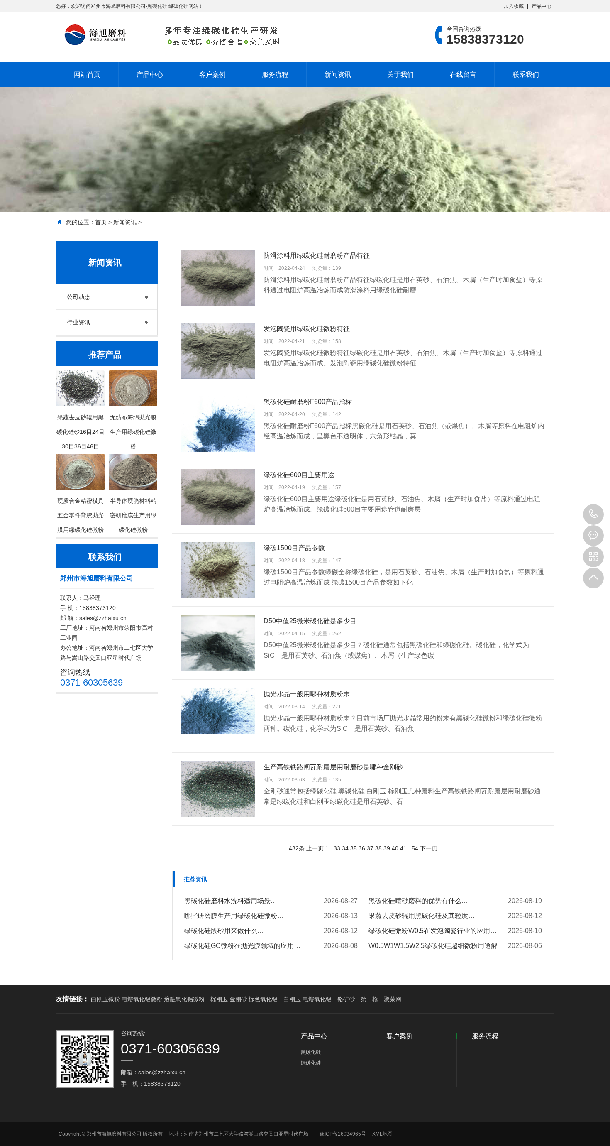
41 (403, 848)
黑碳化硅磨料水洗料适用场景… (230, 900)
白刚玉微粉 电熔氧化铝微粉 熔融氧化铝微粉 (148, 999)
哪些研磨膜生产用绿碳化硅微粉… (234, 915)
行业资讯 (78, 322)
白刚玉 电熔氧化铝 (307, 999)
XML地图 (382, 1134)
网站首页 (87, 74)
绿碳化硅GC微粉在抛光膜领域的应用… (242, 945)
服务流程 (275, 74)
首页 (101, 222)
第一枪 (369, 999)
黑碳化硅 (311, 1052)
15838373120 (593, 514)
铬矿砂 (346, 999)
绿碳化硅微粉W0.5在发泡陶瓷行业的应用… (432, 930)
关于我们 (400, 74)
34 (345, 848)
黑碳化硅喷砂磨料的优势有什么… (418, 900)
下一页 (428, 848)
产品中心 (541, 6)
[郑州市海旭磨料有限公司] (170, 35)
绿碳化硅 (311, 1063)
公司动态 (78, 297)
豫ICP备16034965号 (343, 1134)
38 (378, 848)
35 (353, 848)
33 (337, 848)
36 (362, 848)
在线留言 (463, 74)
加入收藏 (514, 6)
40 (395, 848)
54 (415, 848)
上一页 (315, 848)
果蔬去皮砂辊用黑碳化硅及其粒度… (421, 915)
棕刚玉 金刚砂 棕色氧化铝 (244, 999)
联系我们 (525, 74)
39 (386, 848)
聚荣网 (392, 999)
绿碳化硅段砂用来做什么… (224, 930)
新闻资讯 (338, 74)
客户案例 (212, 74)
